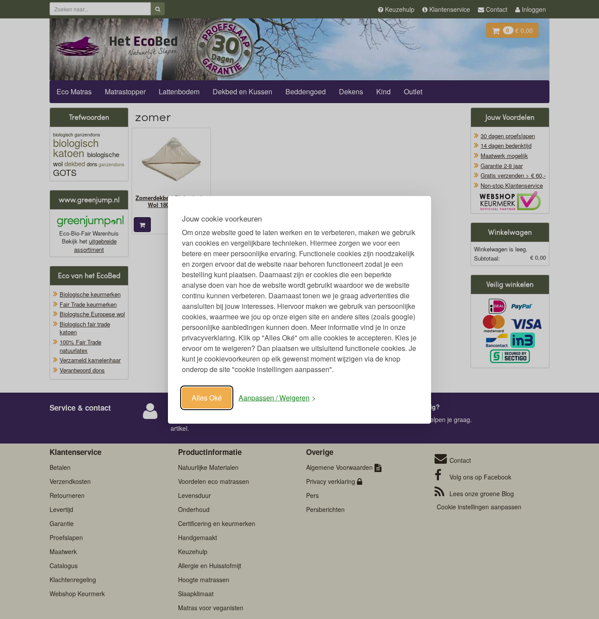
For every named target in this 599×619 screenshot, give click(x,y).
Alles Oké (207, 397)
